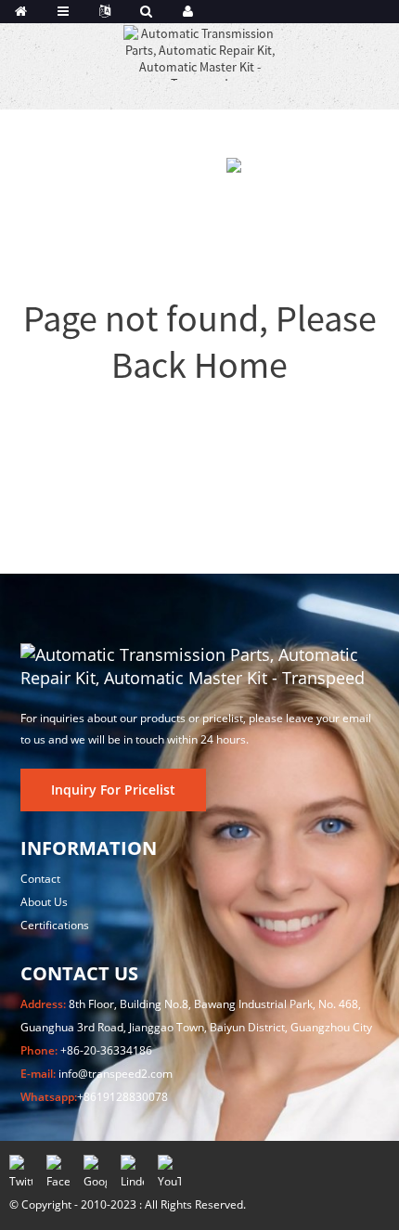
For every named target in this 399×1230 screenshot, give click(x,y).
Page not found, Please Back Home (200, 341)
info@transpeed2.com (115, 1073)
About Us (44, 902)
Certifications (54, 925)
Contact (40, 879)
